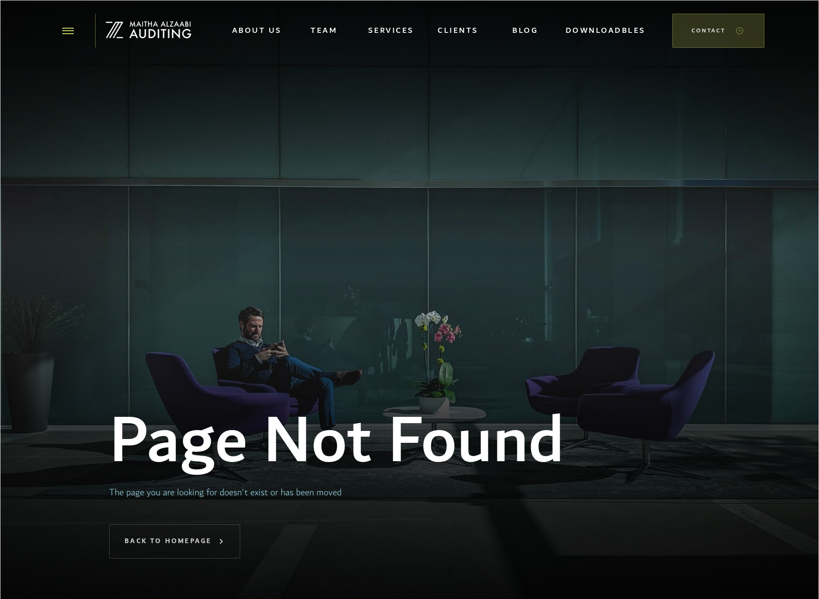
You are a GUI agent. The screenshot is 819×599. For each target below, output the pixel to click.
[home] (148, 31)
